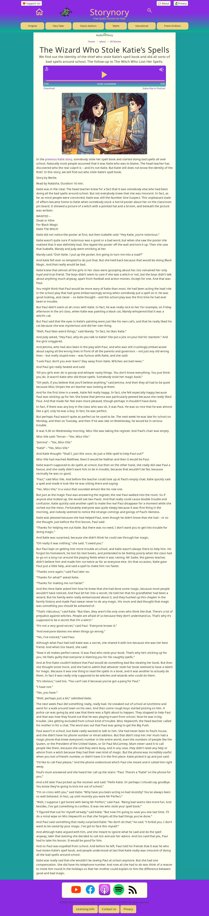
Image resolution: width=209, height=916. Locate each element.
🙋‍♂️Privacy (181, 3)
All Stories (115, 41)
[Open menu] (171, 10)
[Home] (39, 12)
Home (91, 41)
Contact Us (109, 909)
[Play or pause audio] (104, 74)
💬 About (163, 3)
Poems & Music (172, 25)
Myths (116, 25)
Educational (141, 25)
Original (32, 25)
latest (102, 41)
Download (49, 88)
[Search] (149, 10)
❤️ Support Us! (31, 3)
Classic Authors (88, 25)
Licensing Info (85, 909)
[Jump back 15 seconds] (46, 69)
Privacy (128, 909)
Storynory (109, 12)
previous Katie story (58, 159)
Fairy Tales (58, 25)
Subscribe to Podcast (154, 88)
